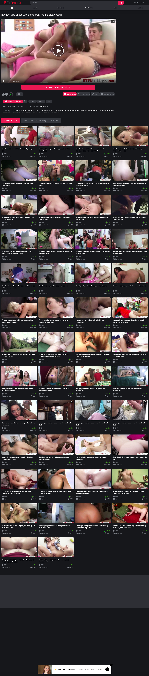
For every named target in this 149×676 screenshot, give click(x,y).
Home (12, 8)
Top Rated (60, 8)
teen (49, 101)
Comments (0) (109, 94)
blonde (33, 101)
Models (140, 8)
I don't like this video (6, 94)
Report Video (85, 94)
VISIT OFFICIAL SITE (58, 87)
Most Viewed (89, 8)
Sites (115, 8)
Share (97, 94)
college (41, 101)
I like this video (3, 94)
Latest (35, 8)
